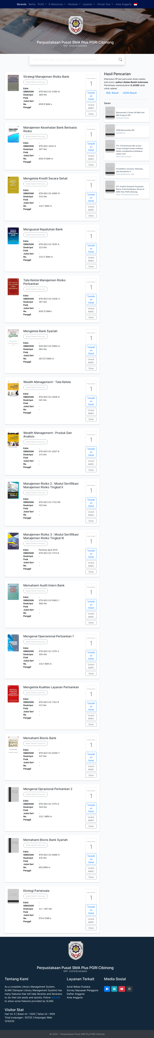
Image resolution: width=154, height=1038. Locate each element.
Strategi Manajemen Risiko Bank (46, 76)
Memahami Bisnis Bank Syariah (45, 840)
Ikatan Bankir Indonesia (35, 82)
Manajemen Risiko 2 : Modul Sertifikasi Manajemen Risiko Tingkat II (51, 485)
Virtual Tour (104, 4)
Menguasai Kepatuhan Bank (43, 229)
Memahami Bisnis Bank (39, 738)
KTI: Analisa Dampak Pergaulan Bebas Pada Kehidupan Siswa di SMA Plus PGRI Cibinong (130, 189)
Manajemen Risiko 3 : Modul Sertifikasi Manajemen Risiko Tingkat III (51, 536)
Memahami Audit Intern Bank (44, 585)
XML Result (112, 92)
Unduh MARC (91, 106)
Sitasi (91, 114)
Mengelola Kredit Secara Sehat (45, 178)
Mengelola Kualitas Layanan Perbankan (51, 687)
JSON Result (130, 92)
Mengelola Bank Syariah (40, 331)
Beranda (21, 4)
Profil (41, 4)
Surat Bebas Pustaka (78, 986)
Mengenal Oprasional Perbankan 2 (47, 789)
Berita (32, 4)
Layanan (88, 4)
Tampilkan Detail (91, 95)
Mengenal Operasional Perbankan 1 (48, 636)
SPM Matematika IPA (125, 130)
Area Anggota (123, 4)
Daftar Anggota (76, 993)
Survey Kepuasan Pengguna (82, 990)
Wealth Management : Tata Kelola (47, 382)
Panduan (73, 4)
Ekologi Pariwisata (36, 891)
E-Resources (56, 4)
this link (55, 997)
